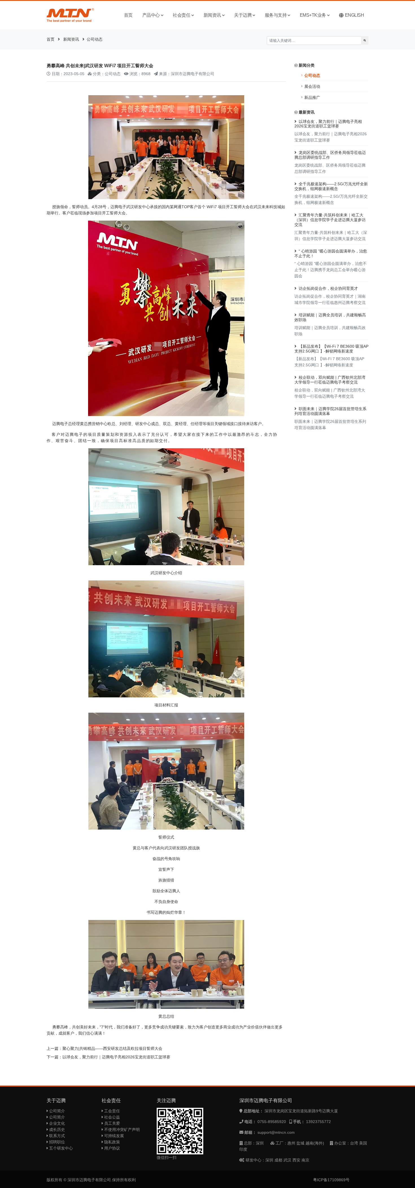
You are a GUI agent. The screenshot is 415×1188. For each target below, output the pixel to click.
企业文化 (56, 1123)
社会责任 (181, 15)
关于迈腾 (243, 15)
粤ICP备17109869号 (331, 1180)
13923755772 (318, 1121)
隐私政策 (111, 1142)
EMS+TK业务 (313, 15)
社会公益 (111, 1117)
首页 (128, 15)
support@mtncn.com (276, 1132)
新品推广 (312, 97)
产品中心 (151, 15)
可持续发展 (113, 1135)
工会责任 (111, 1111)
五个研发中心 (60, 1148)
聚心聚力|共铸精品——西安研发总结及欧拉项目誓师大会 (112, 1048)
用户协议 (111, 1148)
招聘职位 (56, 1142)
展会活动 (312, 86)
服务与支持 (276, 15)
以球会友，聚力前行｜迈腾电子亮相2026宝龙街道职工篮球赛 (116, 1057)
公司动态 (94, 39)
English (354, 15)
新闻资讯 (212, 15)
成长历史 (56, 1129)
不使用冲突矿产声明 (121, 1129)
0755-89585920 (271, 1121)
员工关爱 (111, 1123)
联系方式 (56, 1135)
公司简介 (56, 1111)
